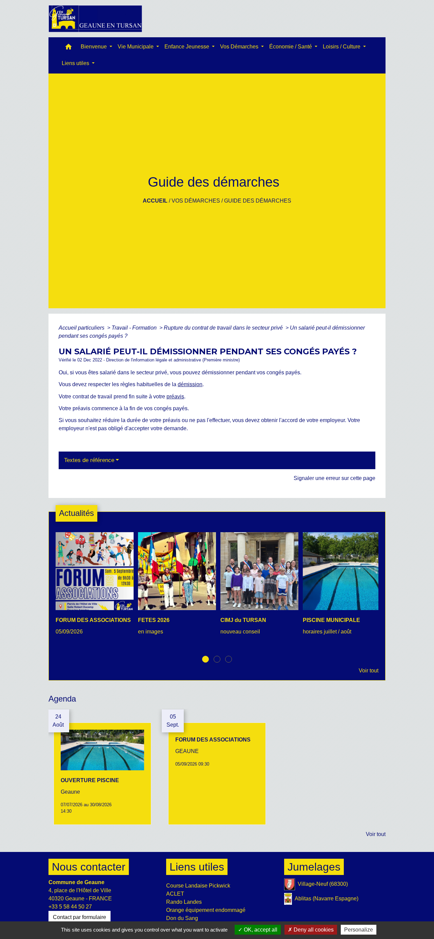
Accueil (155, 201)
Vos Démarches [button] (240, 46)
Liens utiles (197, 867)
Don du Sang (182, 918)
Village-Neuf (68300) (323, 884)
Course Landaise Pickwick (198, 886)
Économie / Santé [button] (291, 46)
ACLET (175, 894)
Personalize (358, 930)
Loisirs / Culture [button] (342, 46)
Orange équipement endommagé (205, 910)
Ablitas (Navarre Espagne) (326, 898)
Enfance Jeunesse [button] (187, 46)
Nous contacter (88, 867)
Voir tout (368, 670)
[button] (68, 48)
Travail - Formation (135, 328)
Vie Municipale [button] (136, 46)
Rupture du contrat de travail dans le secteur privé (224, 328)
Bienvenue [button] (94, 46)
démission (190, 384)
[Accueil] (95, 18)
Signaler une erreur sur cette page (334, 478)
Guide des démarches (257, 201)
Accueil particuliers (82, 328)
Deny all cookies (313, 930)
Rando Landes (184, 902)
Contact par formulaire (79, 917)
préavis (175, 396)
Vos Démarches (196, 201)
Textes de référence (89, 460)
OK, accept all (259, 930)
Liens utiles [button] (76, 63)
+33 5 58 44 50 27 (70, 907)
